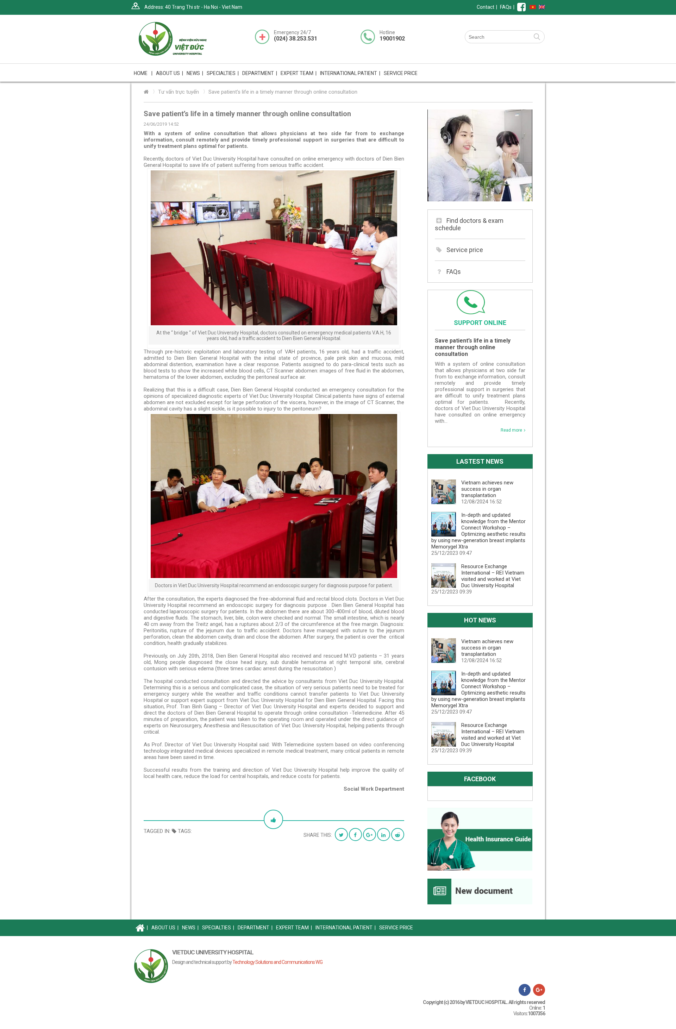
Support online (480, 322)
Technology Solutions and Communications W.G (277, 962)
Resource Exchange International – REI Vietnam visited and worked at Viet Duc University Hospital (492, 576)
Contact (485, 7)
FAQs (506, 7)
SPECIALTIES (218, 927)
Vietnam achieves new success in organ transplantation (487, 488)
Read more (511, 430)
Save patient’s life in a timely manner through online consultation (282, 92)
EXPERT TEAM (299, 73)
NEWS (195, 73)
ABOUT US (165, 927)
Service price (464, 249)
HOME (143, 73)
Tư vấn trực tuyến (178, 92)
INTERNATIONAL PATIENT (350, 73)
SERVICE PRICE (401, 73)
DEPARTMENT (255, 927)
